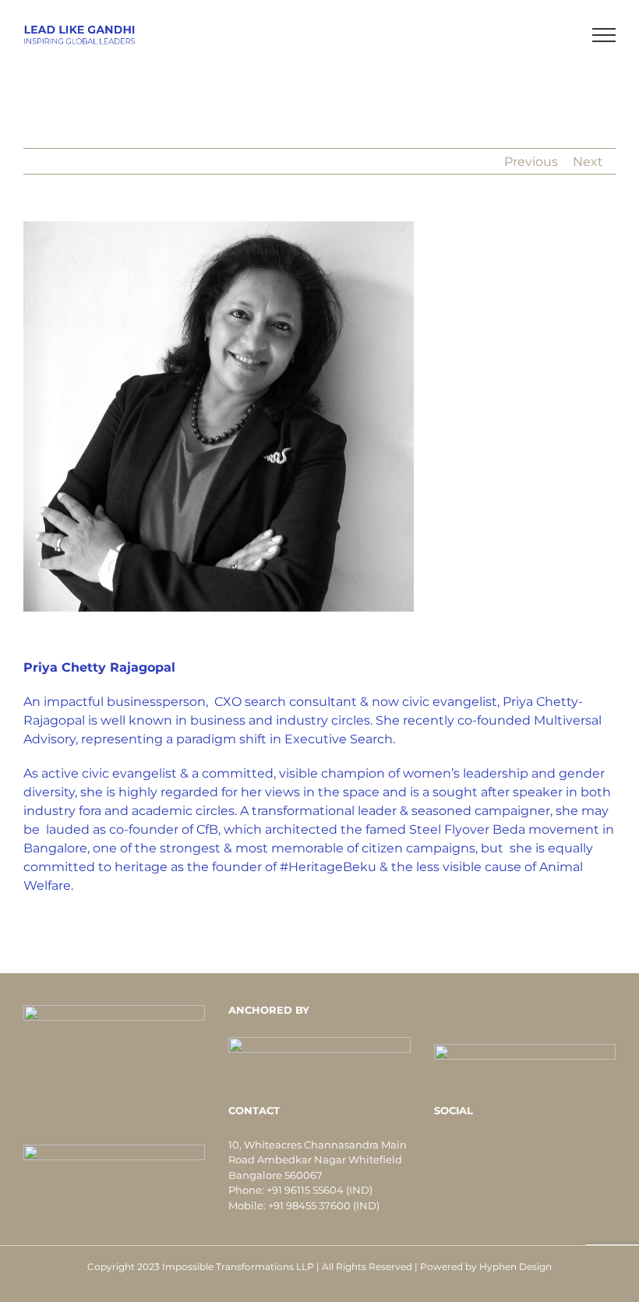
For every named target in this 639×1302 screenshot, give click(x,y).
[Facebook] (493, 1147)
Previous (531, 161)
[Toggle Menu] (604, 35)
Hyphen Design (515, 1266)
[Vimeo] (535, 1147)
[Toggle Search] (550, 34)
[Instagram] (556, 1147)
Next (588, 161)
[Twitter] (514, 1147)
